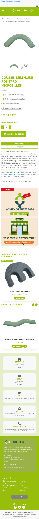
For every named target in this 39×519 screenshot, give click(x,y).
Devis (5, 490)
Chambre (10, 19)
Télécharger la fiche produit (12, 108)
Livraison (23, 481)
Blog (21, 485)
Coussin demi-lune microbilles (12, 174)
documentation (19, 147)
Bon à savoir (24, 488)
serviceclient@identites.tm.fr (15, 467)
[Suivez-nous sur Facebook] (15, 507)
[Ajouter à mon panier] (25, 346)
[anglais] (37, 6)
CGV (4, 483)
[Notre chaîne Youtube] (19, 507)
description (19, 144)
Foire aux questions (10, 485)
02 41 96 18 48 (11, 464)
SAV (21, 483)
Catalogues (7, 488)
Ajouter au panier (15, 134)
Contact (22, 490)
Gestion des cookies (22, 514)
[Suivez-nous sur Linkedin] (24, 507)
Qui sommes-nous (9, 481)
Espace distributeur (19, 496)
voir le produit (19, 298)
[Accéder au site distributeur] (19, 231)
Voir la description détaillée (11, 103)
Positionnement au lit (23, 19)
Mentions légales (8, 514)
